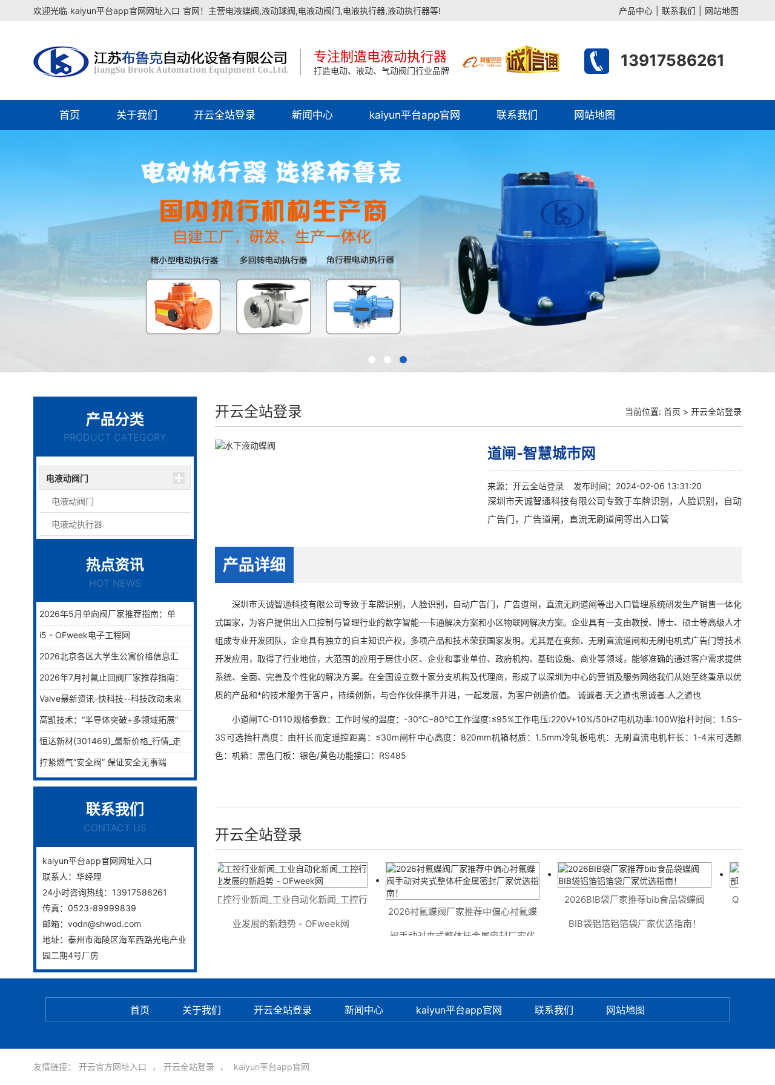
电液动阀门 (67, 478)
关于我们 (136, 115)
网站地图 (722, 10)
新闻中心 (312, 115)
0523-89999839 (102, 908)
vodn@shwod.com (104, 923)
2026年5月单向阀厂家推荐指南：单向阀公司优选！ (137, 613)
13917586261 (673, 60)
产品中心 (636, 10)
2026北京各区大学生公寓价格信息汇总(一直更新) (133, 656)
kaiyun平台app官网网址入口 (125, 10)
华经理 (89, 876)
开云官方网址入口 (113, 1066)
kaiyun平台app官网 (414, 115)
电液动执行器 (76, 524)
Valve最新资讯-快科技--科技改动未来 (110, 698)
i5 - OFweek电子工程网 (84, 635)
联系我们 (679, 10)
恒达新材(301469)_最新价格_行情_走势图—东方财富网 (144, 741)
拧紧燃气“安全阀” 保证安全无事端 (103, 762)
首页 (69, 115)
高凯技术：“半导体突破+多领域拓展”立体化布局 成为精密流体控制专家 (173, 719)
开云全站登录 (225, 115)
